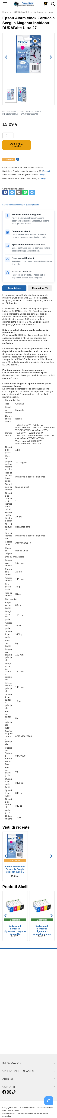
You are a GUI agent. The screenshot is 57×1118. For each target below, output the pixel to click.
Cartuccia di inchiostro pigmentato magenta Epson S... (15, 929)
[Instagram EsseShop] (9, 1092)
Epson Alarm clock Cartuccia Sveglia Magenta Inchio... (15, 869)
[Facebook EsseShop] (4, 1092)
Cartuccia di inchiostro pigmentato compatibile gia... (42, 929)
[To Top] (49, 1110)
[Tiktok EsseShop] (14, 1092)
